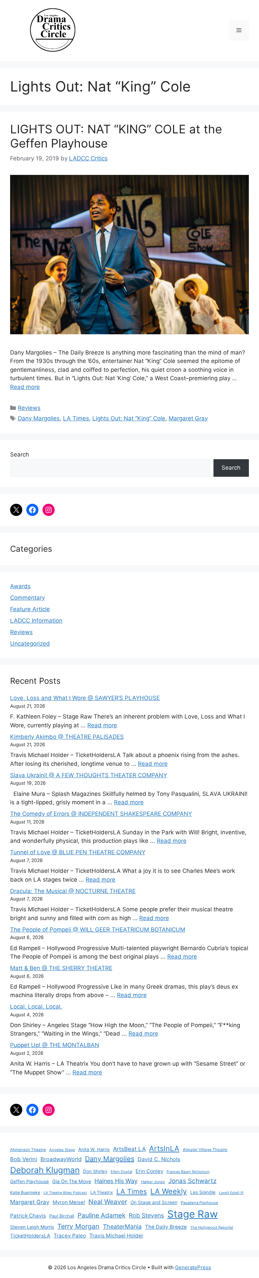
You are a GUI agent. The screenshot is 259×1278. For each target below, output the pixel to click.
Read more (25, 387)
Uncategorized (30, 643)
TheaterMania (122, 1226)
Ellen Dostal (121, 1171)
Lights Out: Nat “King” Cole (128, 418)
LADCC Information (36, 620)
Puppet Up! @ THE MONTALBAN (54, 1045)
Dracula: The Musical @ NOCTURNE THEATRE (73, 891)
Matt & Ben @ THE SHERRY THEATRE (61, 968)
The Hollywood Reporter (211, 1227)
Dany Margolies (39, 418)
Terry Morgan (78, 1226)
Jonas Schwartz (192, 1181)
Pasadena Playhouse (199, 1202)
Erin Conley (149, 1171)
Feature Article (30, 609)
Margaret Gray (188, 418)
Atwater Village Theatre (205, 1149)
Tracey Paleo (70, 1235)
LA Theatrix (101, 1192)
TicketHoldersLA (30, 1236)
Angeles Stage (62, 1149)
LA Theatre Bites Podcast (65, 1193)
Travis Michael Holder (116, 1235)
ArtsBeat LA (129, 1149)
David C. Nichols (159, 1159)
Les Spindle (202, 1192)
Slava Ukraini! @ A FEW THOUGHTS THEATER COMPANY (88, 775)
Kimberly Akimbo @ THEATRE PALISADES (67, 736)
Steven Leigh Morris (32, 1227)
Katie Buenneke (25, 1192)
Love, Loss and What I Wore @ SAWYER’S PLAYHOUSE (85, 698)
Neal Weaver (107, 1202)
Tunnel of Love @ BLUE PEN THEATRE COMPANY (77, 852)
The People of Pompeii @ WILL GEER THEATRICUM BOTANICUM (97, 929)
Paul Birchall (61, 1216)
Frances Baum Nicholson (188, 1171)
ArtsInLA (164, 1148)
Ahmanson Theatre (28, 1149)
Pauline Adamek (101, 1215)
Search (19, 454)
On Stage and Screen (154, 1202)
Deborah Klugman (45, 1170)
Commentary (27, 597)
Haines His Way (116, 1180)
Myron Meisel (69, 1202)
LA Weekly (168, 1191)
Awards (20, 586)
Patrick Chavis (28, 1215)
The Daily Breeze (166, 1227)
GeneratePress (193, 1267)
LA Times (76, 418)
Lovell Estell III (231, 1193)
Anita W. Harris (94, 1149)
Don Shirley (95, 1171)
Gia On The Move (71, 1181)
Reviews (29, 408)
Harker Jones (153, 1181)
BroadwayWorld (61, 1159)
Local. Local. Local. (36, 1006)
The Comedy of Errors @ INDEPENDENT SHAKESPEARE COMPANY (101, 813)
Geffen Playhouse (29, 1181)
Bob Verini (23, 1159)
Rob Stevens (146, 1215)
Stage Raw (192, 1214)
